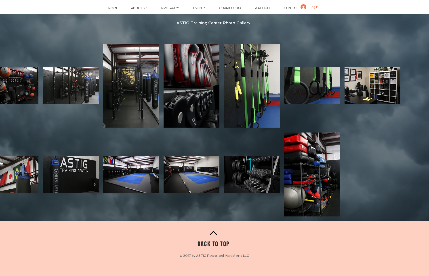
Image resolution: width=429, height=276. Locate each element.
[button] (143, 8)
